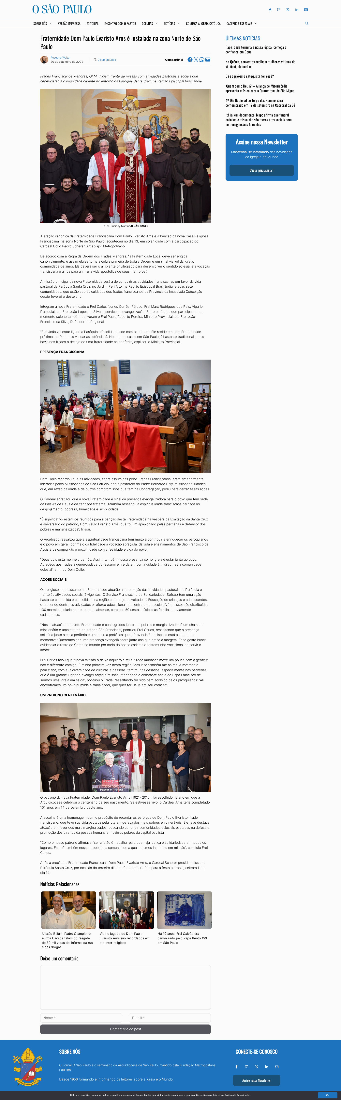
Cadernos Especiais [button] (239, 23)
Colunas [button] (147, 23)
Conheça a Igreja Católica (203, 23)
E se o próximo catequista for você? (250, 76)
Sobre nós (69, 1051)
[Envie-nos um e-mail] (305, 10)
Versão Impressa (69, 23)
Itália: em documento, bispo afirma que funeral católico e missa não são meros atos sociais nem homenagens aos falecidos (259, 119)
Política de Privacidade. (237, 1095)
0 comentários (106, 59)
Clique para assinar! (262, 170)
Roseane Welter (60, 57)
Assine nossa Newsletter (256, 1080)
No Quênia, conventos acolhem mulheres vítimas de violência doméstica (260, 64)
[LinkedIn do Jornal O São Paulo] (297, 10)
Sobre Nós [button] (40, 23)
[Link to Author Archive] (44, 59)
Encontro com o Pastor (120, 23)
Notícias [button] (169, 23)
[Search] (307, 23)
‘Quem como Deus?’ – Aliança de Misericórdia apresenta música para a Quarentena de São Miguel (260, 88)
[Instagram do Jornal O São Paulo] (279, 10)
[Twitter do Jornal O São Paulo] (288, 10)
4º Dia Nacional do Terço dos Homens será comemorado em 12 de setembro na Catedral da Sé (260, 103)
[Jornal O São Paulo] (62, 12)
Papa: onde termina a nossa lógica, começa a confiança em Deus (256, 49)
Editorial (92, 23)
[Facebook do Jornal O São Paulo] (270, 9)
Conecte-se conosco (257, 1051)
